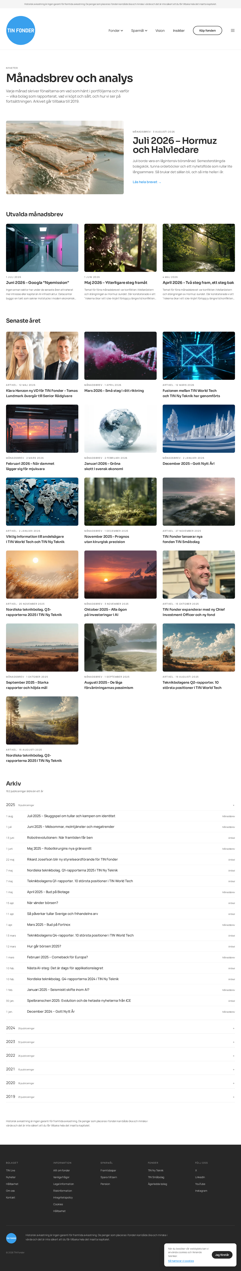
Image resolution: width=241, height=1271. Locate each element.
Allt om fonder (61, 1170)
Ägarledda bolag (157, 1184)
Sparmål (137, 30)
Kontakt (10, 1197)
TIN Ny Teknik (156, 1170)
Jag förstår (222, 1255)
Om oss (10, 1190)
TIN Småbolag (156, 1177)
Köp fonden (207, 30)
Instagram (201, 1190)
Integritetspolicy (63, 1197)
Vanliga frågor (61, 1177)
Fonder (114, 30)
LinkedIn (200, 1177)
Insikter (179, 30)
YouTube (200, 1184)
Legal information (63, 1184)
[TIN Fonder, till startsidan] (20, 30)
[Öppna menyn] (233, 30)
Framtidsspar (108, 1170)
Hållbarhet (12, 1184)
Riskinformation (62, 1190)
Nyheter (11, 1177)
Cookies (58, 1204)
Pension (105, 1184)
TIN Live (10, 1170)
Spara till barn (109, 1177)
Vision (160, 30)
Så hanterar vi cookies (181, 1261)
